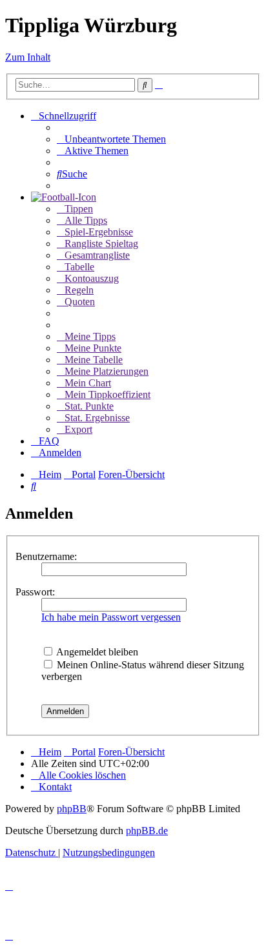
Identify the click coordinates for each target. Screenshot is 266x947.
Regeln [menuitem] (79, 289)
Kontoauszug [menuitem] (92, 278)
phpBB (72, 808)
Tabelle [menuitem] (79, 266)
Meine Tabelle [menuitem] (94, 359)
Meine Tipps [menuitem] (90, 336)
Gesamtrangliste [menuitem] (97, 255)
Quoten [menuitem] (80, 301)
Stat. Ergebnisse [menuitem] (97, 417)
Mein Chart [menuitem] (88, 382)
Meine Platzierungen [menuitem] (106, 371)
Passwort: (35, 591)
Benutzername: (46, 556)
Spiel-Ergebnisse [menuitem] (99, 231)
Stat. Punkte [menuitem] (89, 406)
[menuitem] (111, 139)
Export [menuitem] (78, 429)
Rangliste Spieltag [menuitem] (101, 243)
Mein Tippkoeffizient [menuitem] (107, 394)
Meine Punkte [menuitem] (93, 348)
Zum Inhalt (27, 57)
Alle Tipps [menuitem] (86, 220)
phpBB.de (147, 830)
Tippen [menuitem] (79, 208)
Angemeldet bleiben (96, 651)
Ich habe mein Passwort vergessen (111, 617)
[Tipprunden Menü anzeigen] (63, 197)
